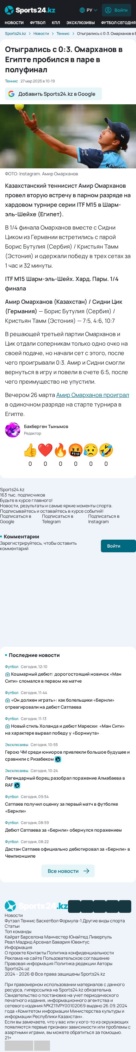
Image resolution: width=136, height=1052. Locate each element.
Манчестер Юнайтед (66, 937)
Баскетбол (47, 921)
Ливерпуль (100, 937)
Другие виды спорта (104, 921)
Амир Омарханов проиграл (92, 395)
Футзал (12, 921)
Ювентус (80, 942)
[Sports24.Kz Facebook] (74, 906)
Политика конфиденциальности (80, 953)
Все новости (63, 870)
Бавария (61, 942)
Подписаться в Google (15, 519)
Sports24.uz (17, 968)
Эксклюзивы (80, 22)
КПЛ (56, 22)
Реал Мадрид (18, 942)
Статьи (12, 926)
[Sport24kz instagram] (125, 906)
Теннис (63, 33)
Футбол (38, 22)
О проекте (15, 953)
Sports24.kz (15, 33)
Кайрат (12, 937)
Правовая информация (29, 963)
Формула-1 (70, 921)
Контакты (36, 953)
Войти (120, 10)
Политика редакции (75, 963)
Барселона (32, 937)
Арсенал (42, 942)
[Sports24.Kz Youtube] (99, 906)
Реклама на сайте (23, 958)
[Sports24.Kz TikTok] (112, 906)
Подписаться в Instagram (104, 519)
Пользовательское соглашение (76, 958)
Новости (14, 22)
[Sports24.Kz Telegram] (87, 906)
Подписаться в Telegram (57, 519)
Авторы (104, 963)
